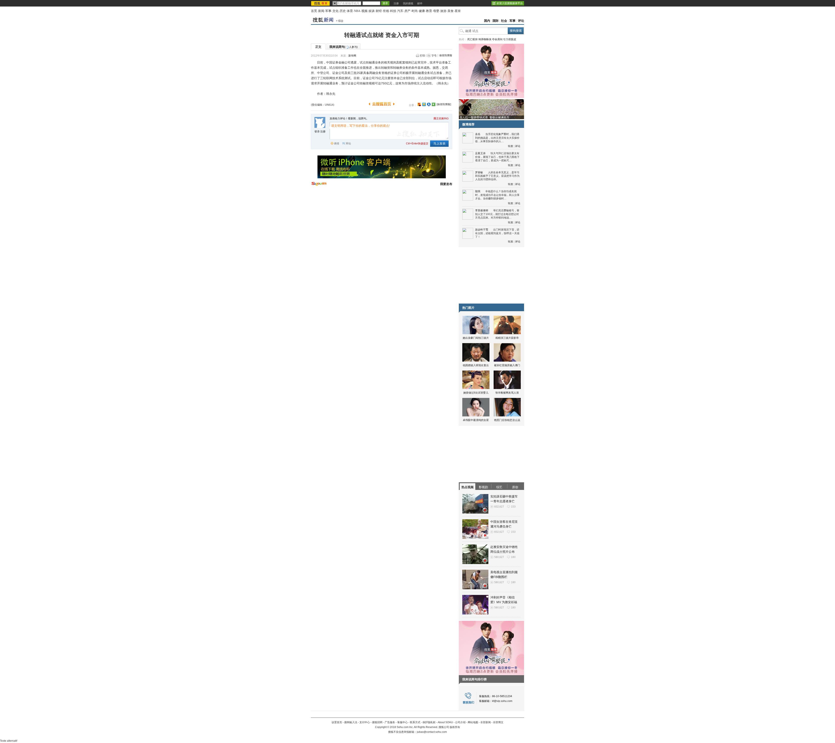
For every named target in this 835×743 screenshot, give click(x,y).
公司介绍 (460, 722)
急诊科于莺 (481, 229)
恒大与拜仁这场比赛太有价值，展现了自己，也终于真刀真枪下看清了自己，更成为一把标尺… (497, 157)
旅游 (443, 11)
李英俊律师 (481, 210)
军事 (328, 11)
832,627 (499, 506)
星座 (458, 11)
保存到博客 (445, 55)
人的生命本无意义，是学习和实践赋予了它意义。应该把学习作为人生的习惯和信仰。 (497, 176)
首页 (314, 11)
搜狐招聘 (377, 722)
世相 (386, 11)
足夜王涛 (480, 153)
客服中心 (402, 722)
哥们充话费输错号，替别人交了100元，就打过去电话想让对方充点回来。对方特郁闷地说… (497, 214)
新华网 (352, 55)
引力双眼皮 (509, 39)
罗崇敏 (479, 172)
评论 (521, 20)
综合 (340, 20)
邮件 (420, 3)
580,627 (499, 557)
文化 (335, 11)
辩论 (348, 143)
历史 (343, 11)
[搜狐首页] (321, 3)
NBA (357, 11)
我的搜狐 (408, 3)
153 (513, 506)
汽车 (400, 11)
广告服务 (390, 722)
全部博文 (498, 722)
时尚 (415, 11)
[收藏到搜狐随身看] (433, 104)
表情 (336, 143)
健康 (422, 11)
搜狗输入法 (350, 722)
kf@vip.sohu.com (502, 701)
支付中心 (364, 722)
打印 (422, 55)
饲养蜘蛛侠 (484, 39)
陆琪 (477, 191)
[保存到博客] (444, 104)
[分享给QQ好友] (424, 104)
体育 (350, 11)
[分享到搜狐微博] (419, 104)
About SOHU (445, 722)
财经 (379, 11)
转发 (510, 146)
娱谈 (372, 11)
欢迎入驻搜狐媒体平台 (510, 3)
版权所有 (455, 727)
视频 (364, 11)
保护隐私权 (429, 722)
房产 (407, 11)
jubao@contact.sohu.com (432, 731)
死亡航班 (472, 39)
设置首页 (337, 722)
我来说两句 (343, 46)
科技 (393, 11)
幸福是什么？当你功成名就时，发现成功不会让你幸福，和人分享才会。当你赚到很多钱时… (497, 195)
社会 (504, 20)
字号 (434, 55)
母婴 (436, 11)
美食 (451, 11)
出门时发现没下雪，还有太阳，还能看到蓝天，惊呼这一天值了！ (497, 233)
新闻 (321, 11)
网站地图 (473, 722)
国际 (496, 20)
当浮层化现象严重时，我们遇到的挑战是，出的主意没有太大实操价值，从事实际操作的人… (497, 138)
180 (513, 557)
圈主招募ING (441, 118)
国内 (487, 20)
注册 (396, 3)
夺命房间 (497, 39)
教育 (429, 11)
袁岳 (477, 134)
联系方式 (415, 722)
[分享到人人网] (429, 104)
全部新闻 (485, 722)
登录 (317, 131)
